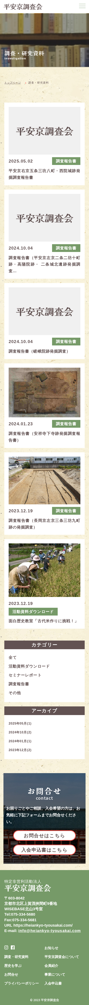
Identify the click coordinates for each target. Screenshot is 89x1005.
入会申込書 (53, 983)
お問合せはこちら (44, 835)
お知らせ (51, 948)
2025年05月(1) (20, 723)
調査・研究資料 (16, 957)
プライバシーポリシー (21, 983)
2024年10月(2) (20, 732)
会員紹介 (51, 965)
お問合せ (11, 974)
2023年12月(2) (20, 750)
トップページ (12, 82)
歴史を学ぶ (13, 965)
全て (13, 657)
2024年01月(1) (20, 741)
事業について (54, 974)
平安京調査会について (61, 957)
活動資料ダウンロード (29, 666)
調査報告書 (19, 684)
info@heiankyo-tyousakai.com (49, 931)
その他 (15, 693)
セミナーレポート (25, 675)
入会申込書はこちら (44, 850)
